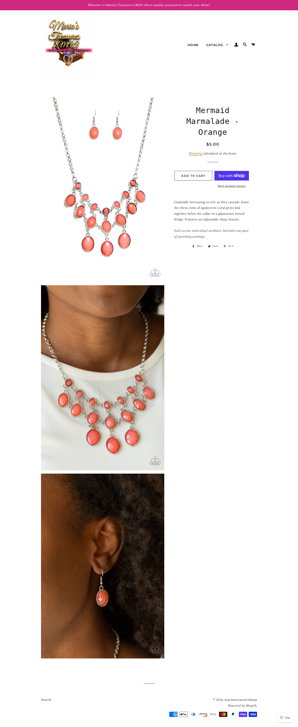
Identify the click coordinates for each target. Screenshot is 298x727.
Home (193, 45)
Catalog (215, 45)
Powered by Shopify (242, 705)
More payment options (232, 185)
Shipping (195, 153)
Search (46, 700)
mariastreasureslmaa (240, 700)
